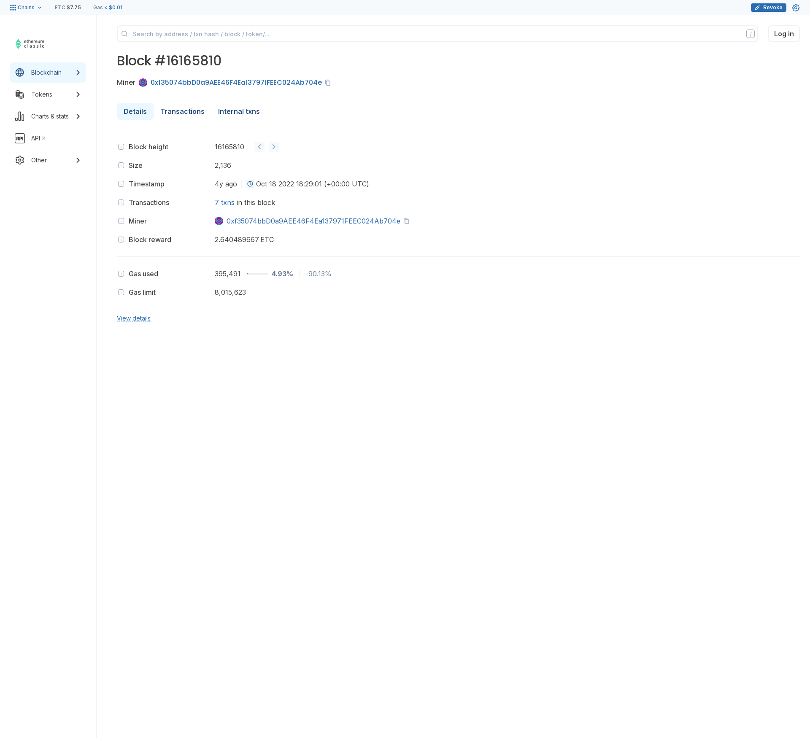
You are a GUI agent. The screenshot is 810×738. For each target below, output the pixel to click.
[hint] (121, 147)
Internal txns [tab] (239, 111)
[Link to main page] (40, 44)
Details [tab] (135, 111)
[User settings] (795, 7)
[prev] (259, 147)
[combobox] (250, 184)
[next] (274, 147)
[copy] (329, 82)
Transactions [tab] (182, 111)
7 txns (225, 202)
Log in (784, 34)
